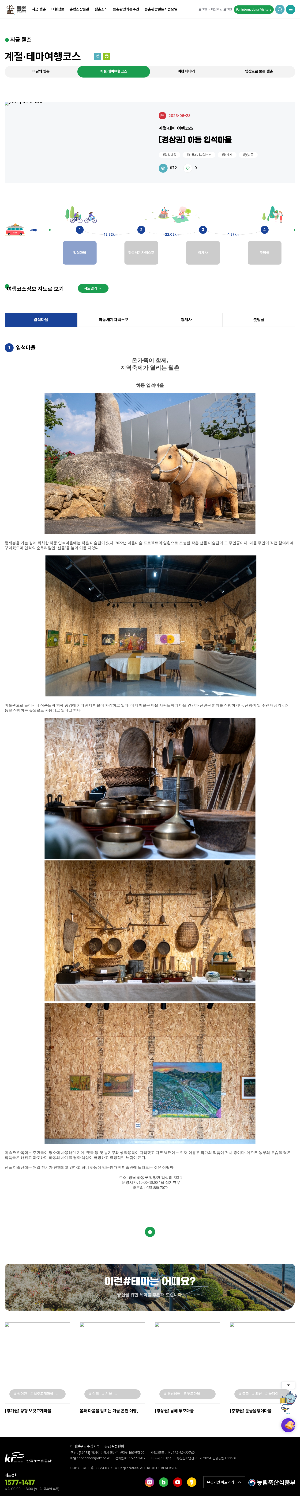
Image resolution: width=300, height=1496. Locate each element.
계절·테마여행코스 (113, 71)
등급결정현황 (114, 1446)
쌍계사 (186, 319)
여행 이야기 (186, 71)
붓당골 (259, 319)
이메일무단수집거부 (85, 1446)
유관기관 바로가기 (220, 1482)
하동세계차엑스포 (114, 319)
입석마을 (41, 319)
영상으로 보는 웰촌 (259, 71)
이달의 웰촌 (41, 71)
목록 (150, 1232)
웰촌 (17, 9)
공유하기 (97, 56)
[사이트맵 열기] (290, 9)
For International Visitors (253, 9)
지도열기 (90, 288)
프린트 (106, 56)
